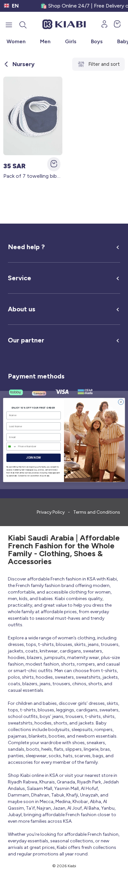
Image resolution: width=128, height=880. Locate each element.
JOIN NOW (33, 457)
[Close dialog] (121, 402)
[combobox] (11, 446)
